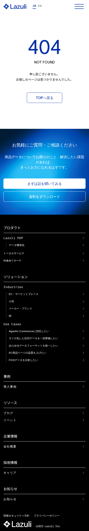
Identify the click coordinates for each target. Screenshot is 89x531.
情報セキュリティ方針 (16, 515)
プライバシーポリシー (47, 515)
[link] (83, 238)
